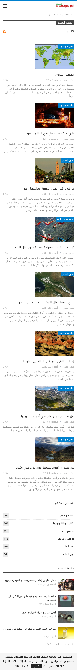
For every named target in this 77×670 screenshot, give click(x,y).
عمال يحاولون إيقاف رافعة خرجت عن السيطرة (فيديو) (30, 580)
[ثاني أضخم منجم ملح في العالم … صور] (54, 115)
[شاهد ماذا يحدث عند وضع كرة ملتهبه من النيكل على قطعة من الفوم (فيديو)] (66, 601)
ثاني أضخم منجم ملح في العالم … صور (50, 133)
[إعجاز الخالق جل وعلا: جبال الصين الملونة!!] (54, 343)
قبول (36, 666)
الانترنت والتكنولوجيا (63, 523)
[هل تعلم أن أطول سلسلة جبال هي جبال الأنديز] (54, 449)
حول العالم (67, 160)
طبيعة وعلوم (66, 46)
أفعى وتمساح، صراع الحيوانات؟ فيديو (38, 612)
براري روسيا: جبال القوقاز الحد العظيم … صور (46, 302)
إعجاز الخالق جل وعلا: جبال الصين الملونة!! (48, 361)
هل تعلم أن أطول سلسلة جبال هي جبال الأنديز (45, 467)
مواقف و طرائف (65, 219)
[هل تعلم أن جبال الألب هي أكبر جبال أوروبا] (54, 398)
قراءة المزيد (21, 666)
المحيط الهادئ (64, 74)
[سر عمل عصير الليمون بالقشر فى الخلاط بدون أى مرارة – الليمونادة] (66, 633)
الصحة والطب (67, 546)
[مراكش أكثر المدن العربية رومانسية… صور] (54, 170)
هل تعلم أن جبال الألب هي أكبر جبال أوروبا (47, 416)
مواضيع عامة (67, 531)
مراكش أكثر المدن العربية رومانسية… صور (48, 188)
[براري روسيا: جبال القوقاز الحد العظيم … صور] (54, 284)
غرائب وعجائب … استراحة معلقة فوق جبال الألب (44, 247)
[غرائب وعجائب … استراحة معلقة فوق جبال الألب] (54, 229)
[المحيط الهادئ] (54, 56)
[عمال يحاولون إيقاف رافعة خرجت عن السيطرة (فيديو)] (66, 585)
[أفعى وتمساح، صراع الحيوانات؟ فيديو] (66, 617)
